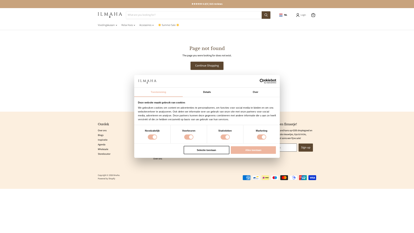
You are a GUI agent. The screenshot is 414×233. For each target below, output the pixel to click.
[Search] (266, 15)
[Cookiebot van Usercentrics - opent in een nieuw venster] (262, 81)
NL (285, 15)
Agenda (101, 144)
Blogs (101, 135)
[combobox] (283, 15)
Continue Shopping (207, 66)
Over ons (102, 130)
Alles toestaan (253, 150)
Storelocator (104, 154)
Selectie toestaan (206, 150)
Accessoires (145, 25)
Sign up (305, 147)
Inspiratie (102, 140)
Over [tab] (255, 92)
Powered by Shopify (106, 178)
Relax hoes (127, 25)
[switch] (188, 137)
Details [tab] (207, 92)
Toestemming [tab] (158, 92)
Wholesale (103, 149)
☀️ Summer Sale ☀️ (168, 25)
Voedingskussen (106, 25)
